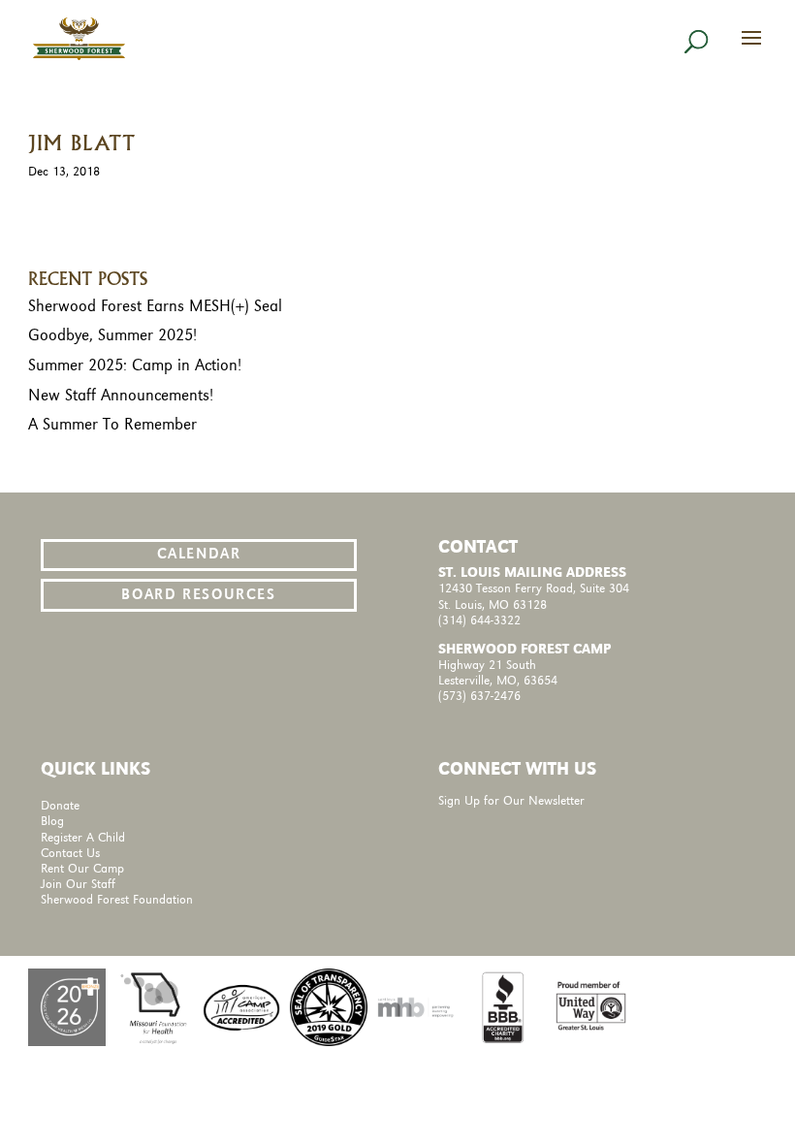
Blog (52, 821)
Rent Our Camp (82, 869)
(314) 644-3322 (479, 621)
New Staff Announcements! (120, 395)
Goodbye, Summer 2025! (112, 335)
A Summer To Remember (112, 424)
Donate (60, 806)
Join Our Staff (78, 884)
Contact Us (70, 853)
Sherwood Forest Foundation (117, 900)
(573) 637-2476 (479, 696)
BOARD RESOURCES (198, 595)
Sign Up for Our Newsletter (511, 801)
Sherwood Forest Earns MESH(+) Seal (155, 306)
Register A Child (83, 838)
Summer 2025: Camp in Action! (134, 365)
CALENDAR (199, 554)
